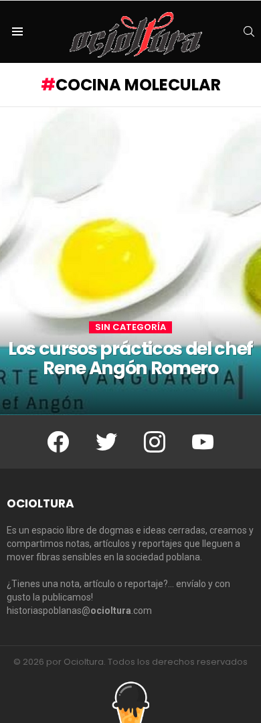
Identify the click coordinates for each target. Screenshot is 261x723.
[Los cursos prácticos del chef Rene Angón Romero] (130, 261)
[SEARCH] (249, 31)
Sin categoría (130, 327)
